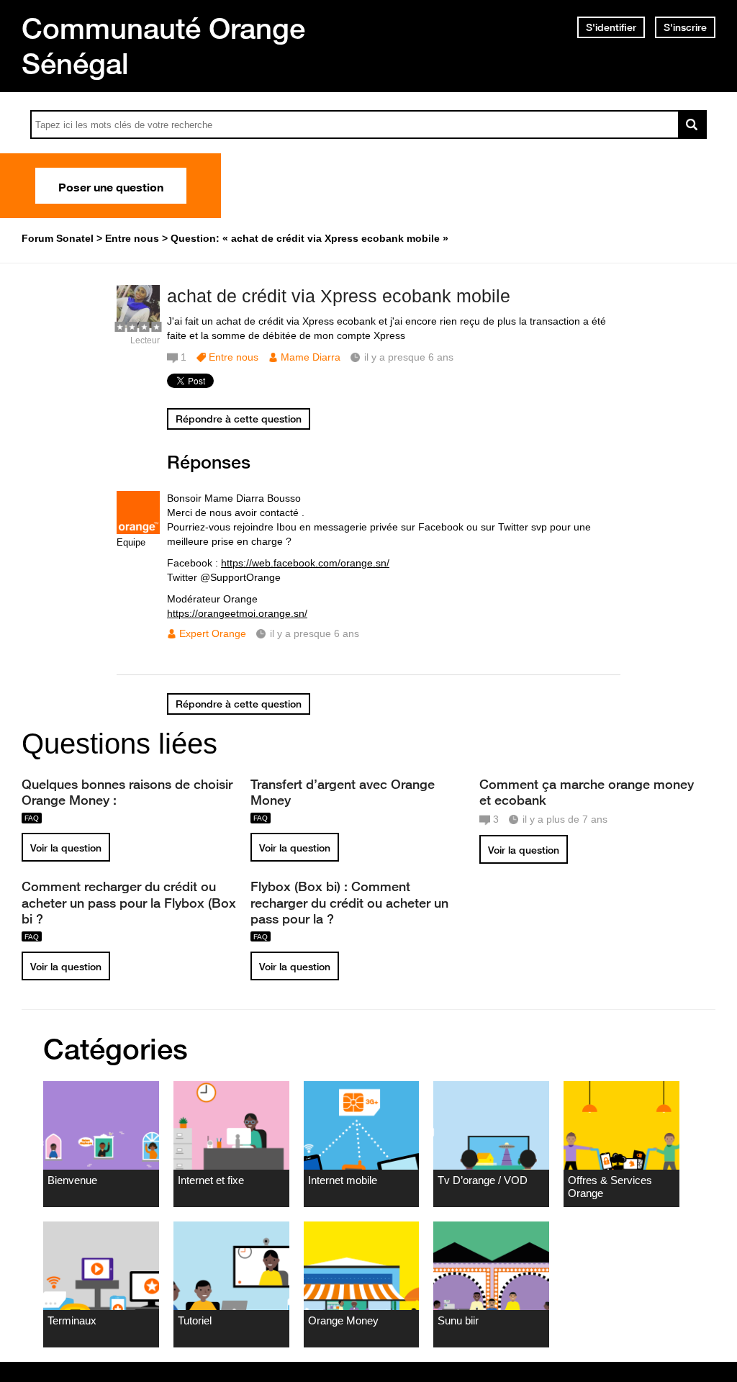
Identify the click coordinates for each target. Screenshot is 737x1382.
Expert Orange (212, 633)
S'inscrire (685, 27)
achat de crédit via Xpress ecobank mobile (338, 296)
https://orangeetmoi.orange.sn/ (237, 613)
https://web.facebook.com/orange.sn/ (305, 563)
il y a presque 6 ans (314, 633)
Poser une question (110, 186)
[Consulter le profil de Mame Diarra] (138, 325)
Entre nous (233, 357)
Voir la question (65, 847)
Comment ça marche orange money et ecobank (586, 792)
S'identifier (611, 27)
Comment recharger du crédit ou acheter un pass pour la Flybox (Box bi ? (129, 902)
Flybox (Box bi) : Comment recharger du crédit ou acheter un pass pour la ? (349, 902)
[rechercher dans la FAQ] (692, 124)
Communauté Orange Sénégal (163, 45)
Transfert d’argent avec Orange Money (342, 792)
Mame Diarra (310, 357)
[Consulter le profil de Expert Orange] (138, 530)
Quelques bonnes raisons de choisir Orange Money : (127, 792)
